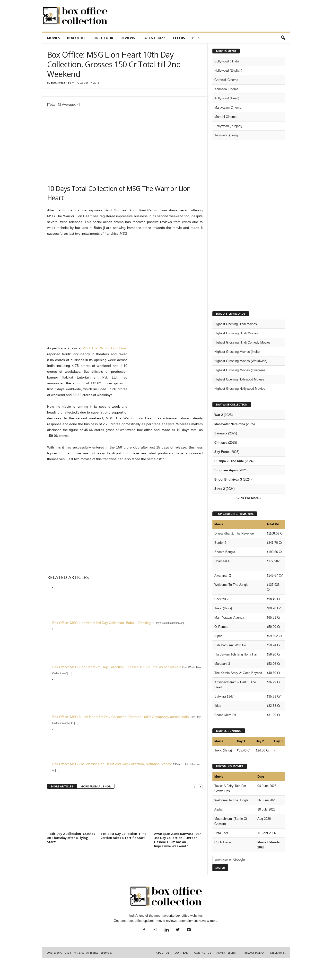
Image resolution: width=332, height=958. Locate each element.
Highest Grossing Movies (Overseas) (240, 370)
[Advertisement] (201, 16)
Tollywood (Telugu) (227, 135)
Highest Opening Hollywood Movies (239, 379)
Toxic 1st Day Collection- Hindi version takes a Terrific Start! (124, 835)
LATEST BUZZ (154, 37)
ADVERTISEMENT (227, 952)
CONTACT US (202, 952)
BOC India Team (62, 82)
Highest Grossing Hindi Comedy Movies (242, 342)
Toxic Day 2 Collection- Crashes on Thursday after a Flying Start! (71, 837)
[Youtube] (188, 930)
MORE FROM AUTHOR (95, 786)
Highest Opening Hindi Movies (235, 324)
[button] (283, 38)
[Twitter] (177, 930)
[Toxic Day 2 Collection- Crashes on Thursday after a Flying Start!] (71, 812)
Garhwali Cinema (226, 80)
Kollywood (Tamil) (226, 98)
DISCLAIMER (278, 952)
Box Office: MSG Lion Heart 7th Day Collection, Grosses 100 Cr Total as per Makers (116, 667)
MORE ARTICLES (62, 786)
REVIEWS (128, 37)
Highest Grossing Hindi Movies (236, 333)
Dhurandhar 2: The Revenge (234, 533)
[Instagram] (155, 930)
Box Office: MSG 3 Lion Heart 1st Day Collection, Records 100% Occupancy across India (120, 717)
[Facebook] (144, 930)
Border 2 (220, 542)
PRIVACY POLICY (254, 952)
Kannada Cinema (226, 89)
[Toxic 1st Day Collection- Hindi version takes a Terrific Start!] (125, 812)
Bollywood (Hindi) (226, 61)
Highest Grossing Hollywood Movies (239, 388)
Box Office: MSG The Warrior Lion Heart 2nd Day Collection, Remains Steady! (112, 764)
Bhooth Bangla (224, 552)
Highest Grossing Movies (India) (237, 352)
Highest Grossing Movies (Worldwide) (240, 361)
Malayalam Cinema (227, 107)
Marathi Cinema (225, 117)
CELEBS (179, 37)
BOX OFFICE (76, 37)
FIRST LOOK (103, 37)
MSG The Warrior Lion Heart (104, 348)
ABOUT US (162, 952)
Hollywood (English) (228, 70)
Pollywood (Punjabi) (228, 126)
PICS (196, 37)
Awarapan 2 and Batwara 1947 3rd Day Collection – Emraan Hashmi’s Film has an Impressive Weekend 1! (177, 839)
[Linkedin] (166, 930)
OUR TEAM (182, 952)
